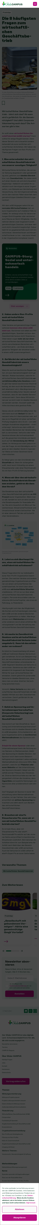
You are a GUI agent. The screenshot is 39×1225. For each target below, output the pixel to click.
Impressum (30, 1203)
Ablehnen (19, 1209)
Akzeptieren (19, 1217)
